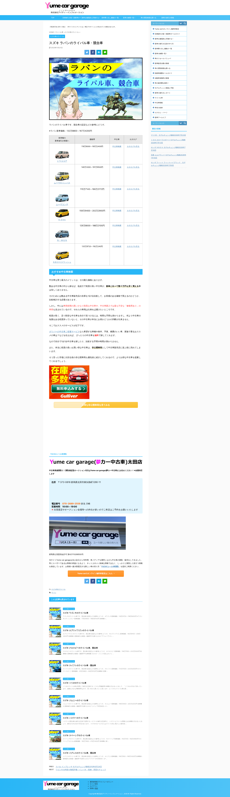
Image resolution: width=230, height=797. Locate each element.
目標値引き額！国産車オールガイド (72, 18)
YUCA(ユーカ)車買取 (110, 566)
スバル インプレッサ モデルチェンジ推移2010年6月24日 (79, 766)
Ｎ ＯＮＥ (62, 219)
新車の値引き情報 (167, 18)
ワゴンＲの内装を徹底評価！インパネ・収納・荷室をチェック (81, 769)
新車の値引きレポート (162, 93)
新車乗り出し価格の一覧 (110, 18)
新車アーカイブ (160, 117)
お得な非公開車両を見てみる (96, 405)
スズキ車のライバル (59, 589)
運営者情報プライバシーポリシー (101, 782)
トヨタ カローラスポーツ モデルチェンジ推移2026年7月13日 (168, 141)
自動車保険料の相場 (162, 78)
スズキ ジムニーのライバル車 (75, 700)
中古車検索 (116, 146)
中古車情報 (159, 103)
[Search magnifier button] (185, 23)
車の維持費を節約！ (162, 83)
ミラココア (62, 161)
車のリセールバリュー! (163, 58)
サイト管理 (94, 784)
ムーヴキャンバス (62, 183)
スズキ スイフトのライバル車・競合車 (79, 665)
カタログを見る (133, 146)
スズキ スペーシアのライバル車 (76, 735)
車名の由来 (159, 108)
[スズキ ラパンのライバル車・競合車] (98, 52)
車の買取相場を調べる (148, 18)
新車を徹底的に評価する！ (91, 18)
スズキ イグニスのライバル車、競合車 (79, 753)
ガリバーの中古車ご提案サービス (64, 331)
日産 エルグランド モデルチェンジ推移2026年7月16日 (168, 156)
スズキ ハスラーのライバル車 (75, 718)
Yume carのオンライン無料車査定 (167, 29)
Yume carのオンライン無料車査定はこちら (95, 573)
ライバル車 (159, 98)
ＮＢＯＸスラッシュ (62, 262)
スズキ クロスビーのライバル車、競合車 (80, 648)
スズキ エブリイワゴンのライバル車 (78, 630)
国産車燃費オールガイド (163, 73)
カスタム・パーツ (161, 112)
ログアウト (94, 786)
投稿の (94, 788)
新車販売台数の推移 (162, 63)
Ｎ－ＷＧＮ (62, 240)
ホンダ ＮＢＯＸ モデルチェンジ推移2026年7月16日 (168, 148)
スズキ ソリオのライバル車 (74, 683)
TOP (52, 18)
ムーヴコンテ (62, 204)
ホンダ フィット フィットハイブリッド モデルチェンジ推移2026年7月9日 (168, 163)
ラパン (54, 592)
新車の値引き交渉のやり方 (164, 44)
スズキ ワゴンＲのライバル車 (75, 613)
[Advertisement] (69, 429)
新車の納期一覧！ (129, 18)
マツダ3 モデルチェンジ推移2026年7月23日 (168, 135)
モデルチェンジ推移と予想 (164, 88)
